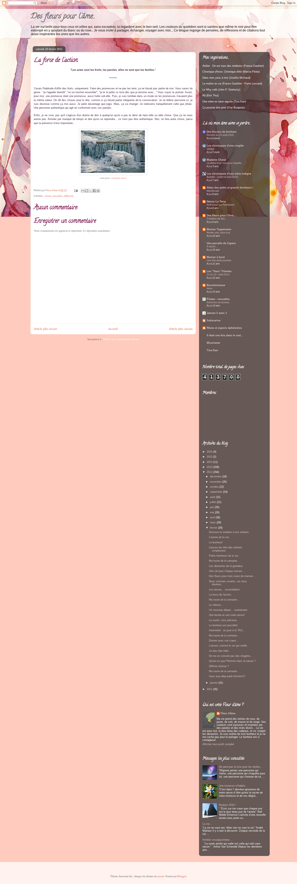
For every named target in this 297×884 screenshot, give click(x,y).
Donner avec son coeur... (223, 640)
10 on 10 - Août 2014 (218, 274)
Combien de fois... (216, 218)
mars (213, 522)
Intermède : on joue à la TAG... (227, 630)
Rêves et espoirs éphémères (224, 327)
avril (213, 517)
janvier (214, 682)
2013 (210, 467)
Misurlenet (213, 342)
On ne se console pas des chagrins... (231, 655)
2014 (210, 461)
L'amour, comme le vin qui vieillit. (228, 645)
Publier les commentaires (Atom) (121, 339)
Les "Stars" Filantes (219, 271)
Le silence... (216, 604)
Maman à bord (216, 257)
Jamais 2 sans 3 (217, 312)
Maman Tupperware (219, 229)
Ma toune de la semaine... (224, 560)
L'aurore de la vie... (220, 537)
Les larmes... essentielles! (224, 589)
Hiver (210, 288)
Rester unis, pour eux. (219, 232)
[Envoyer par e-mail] (83, 191)
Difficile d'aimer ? (219, 666)
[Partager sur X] (90, 191)
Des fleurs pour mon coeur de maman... (232, 576)
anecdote (58, 196)
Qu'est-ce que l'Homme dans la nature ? (232, 660)
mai (212, 512)
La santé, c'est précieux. (223, 620)
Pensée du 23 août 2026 (220, 135)
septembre (216, 491)
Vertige (210, 149)
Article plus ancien (181, 329)
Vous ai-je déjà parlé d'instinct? (227, 676)
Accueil (113, 329)
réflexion (69, 196)
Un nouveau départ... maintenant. (228, 609)
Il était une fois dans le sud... (225, 335)
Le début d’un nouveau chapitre (224, 163)
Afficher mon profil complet (218, 744)
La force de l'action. (220, 594)
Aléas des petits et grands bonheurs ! (230, 187)
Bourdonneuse (216, 285)
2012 (210, 472)
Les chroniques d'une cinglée (225, 145)
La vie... (207, 823)
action (48, 196)
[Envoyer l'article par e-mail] (75, 190)
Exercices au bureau (218, 302)
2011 (210, 689)
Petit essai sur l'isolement (220, 204)
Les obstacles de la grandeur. (226, 565)
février (214, 527)
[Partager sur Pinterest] (98, 191)
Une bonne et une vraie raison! (227, 614)
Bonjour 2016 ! (227, 804)
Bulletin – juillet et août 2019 (222, 177)
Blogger (181, 876)
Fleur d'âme (228, 713)
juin (212, 507)
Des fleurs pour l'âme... (63, 17)
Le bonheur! (216, 542)
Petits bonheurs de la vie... (224, 555)
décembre (216, 476)
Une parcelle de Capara (221, 243)
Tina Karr (212, 350)
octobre (214, 486)
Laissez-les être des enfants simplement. (225, 549)
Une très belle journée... (220, 260)
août (213, 497)
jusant (161, 876)
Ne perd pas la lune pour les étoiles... (241, 766)
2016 (210, 451)
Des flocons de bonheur (222, 131)
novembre (216, 481)
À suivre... (212, 246)
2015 (210, 456)
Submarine (213, 320)
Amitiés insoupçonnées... (217, 839)
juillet (213, 502)
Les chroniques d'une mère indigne (229, 173)
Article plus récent (45, 329)
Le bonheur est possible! (223, 625)
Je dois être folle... (220, 650)
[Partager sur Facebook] (94, 191)
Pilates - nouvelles (218, 299)
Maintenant (213, 191)
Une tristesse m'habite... (233, 785)
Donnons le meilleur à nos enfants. (229, 532)
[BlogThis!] (87, 191)
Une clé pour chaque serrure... (226, 571)
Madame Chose (216, 159)
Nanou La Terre (216, 201)
